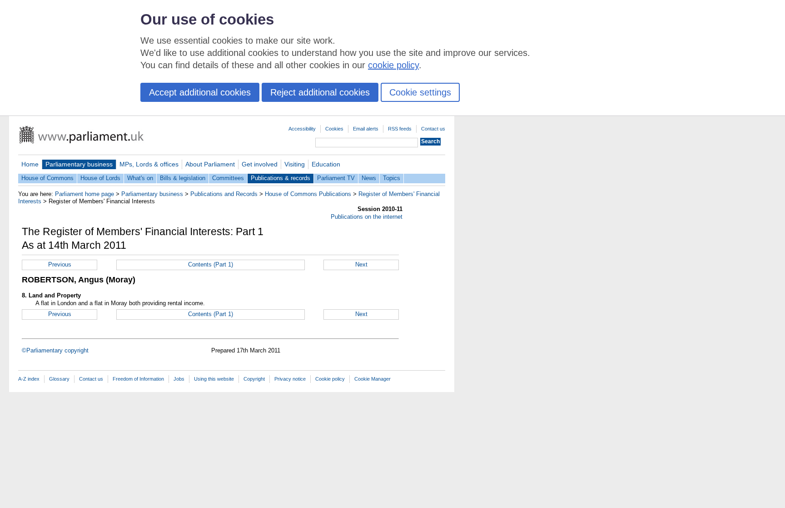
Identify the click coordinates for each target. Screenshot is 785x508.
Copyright (254, 379)
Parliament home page (84, 194)
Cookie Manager (372, 379)
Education (326, 164)
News (369, 178)
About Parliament (210, 164)
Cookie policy (330, 379)
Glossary (59, 379)
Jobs (179, 379)
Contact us (433, 128)
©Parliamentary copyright (55, 350)
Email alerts (365, 128)
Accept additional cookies (200, 92)
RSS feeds (400, 128)
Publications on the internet (366, 216)
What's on (140, 178)
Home (30, 164)
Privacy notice (290, 379)
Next (361, 264)
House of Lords (100, 178)
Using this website (214, 379)
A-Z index (29, 379)
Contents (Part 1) (210, 264)
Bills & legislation (182, 178)
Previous (59, 264)
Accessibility (302, 128)
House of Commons (47, 178)
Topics (391, 178)
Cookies (334, 128)
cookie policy (393, 65)
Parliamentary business (79, 164)
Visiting (294, 164)
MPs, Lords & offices (149, 164)
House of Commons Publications (308, 194)
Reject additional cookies (320, 92)
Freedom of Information (138, 379)
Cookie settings (420, 92)
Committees (228, 178)
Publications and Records (224, 194)
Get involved (260, 164)
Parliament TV (336, 178)
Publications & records (280, 178)
